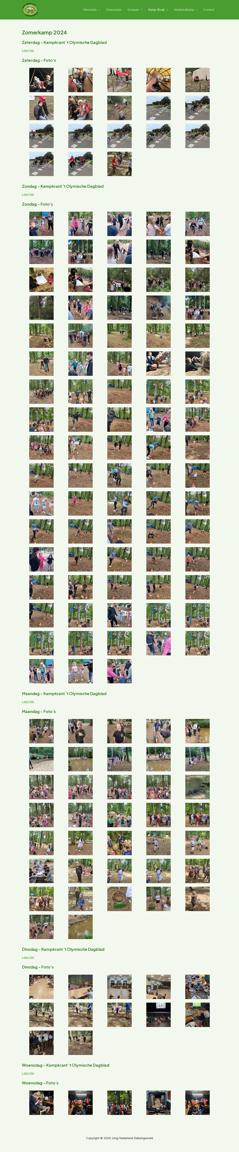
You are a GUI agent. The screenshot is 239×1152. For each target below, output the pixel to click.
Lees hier (28, 50)
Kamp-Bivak (156, 9)
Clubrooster (114, 9)
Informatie (90, 9)
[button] (98, 9)
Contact (208, 9)
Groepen (133, 9)
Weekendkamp (184, 9)
